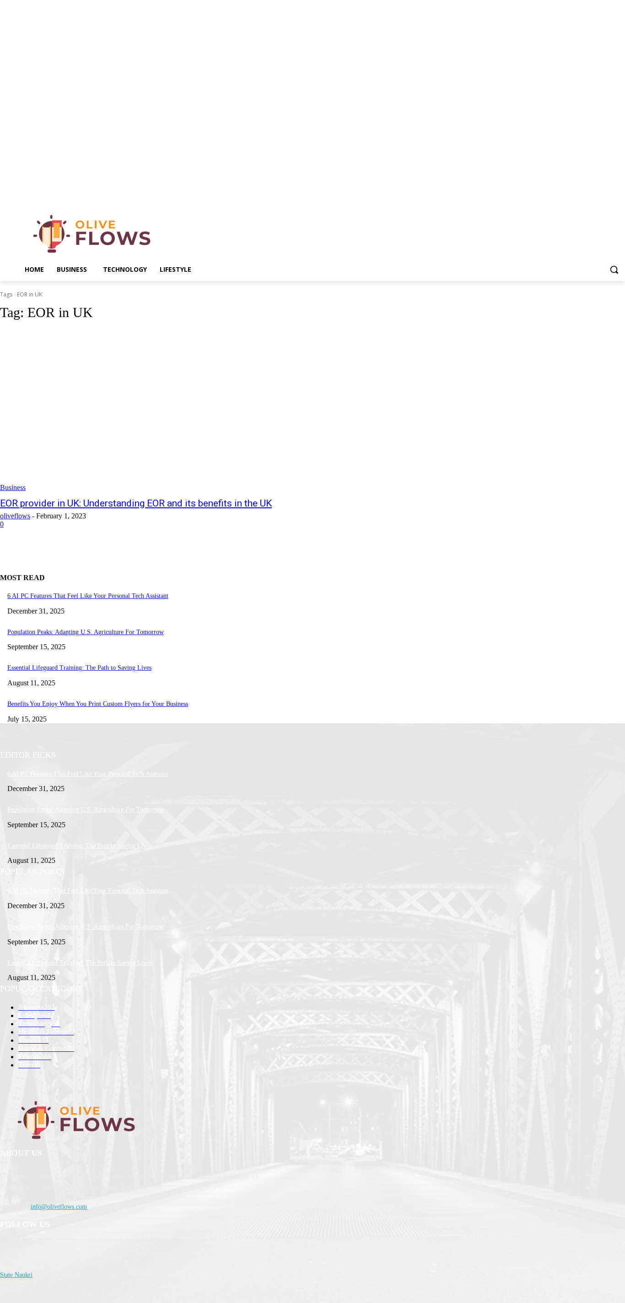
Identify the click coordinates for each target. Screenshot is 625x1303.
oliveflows (15, 516)
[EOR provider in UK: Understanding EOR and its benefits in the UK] (161, 411)
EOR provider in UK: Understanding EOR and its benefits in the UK (136, 503)
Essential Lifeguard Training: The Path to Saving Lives (79, 667)
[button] (614, 269)
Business (13, 487)
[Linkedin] (619, 194)
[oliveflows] (94, 233)
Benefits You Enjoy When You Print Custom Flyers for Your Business (97, 703)
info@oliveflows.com (59, 1206)
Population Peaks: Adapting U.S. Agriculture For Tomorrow (85, 632)
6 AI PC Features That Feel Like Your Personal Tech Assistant (87, 595)
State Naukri (16, 1274)
